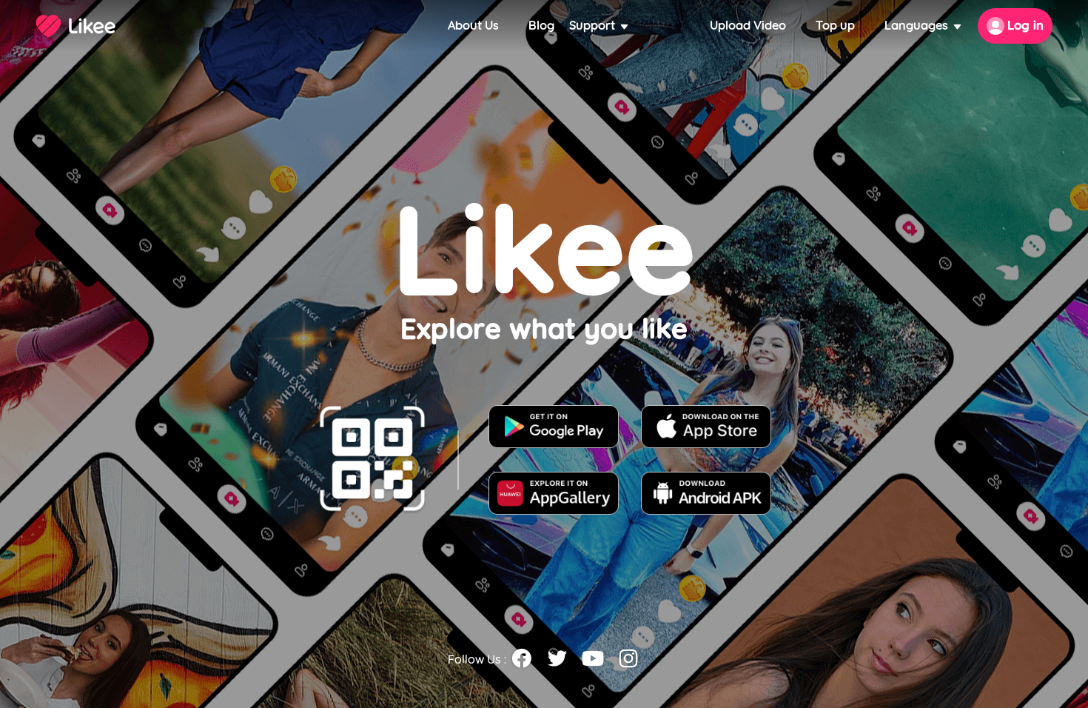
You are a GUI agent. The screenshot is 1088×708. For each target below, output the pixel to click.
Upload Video (748, 26)
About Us (473, 26)
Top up (835, 26)
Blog (541, 26)
